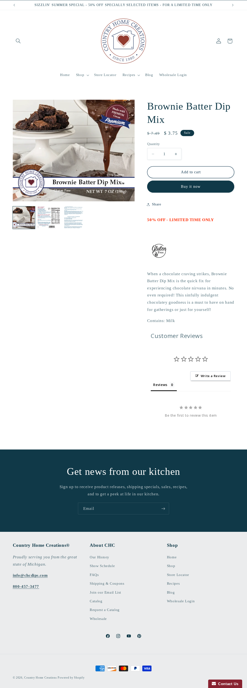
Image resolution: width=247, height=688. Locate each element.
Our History (99, 557)
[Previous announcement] (14, 5)
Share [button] (156, 204)
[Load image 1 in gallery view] (24, 217)
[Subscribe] (163, 508)
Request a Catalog (105, 610)
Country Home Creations (40, 677)
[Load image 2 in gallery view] (49, 217)
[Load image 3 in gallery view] (73, 217)
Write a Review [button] (213, 376)
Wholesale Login (181, 601)
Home (172, 557)
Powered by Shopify (71, 677)
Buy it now (191, 186)
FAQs (94, 575)
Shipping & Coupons (107, 583)
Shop (171, 566)
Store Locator (178, 575)
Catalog (96, 601)
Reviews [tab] (160, 384)
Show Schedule (102, 566)
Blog (171, 592)
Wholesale (98, 619)
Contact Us (227, 684)
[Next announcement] (232, 5)
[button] (18, 41)
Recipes (173, 583)
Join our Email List (105, 592)
